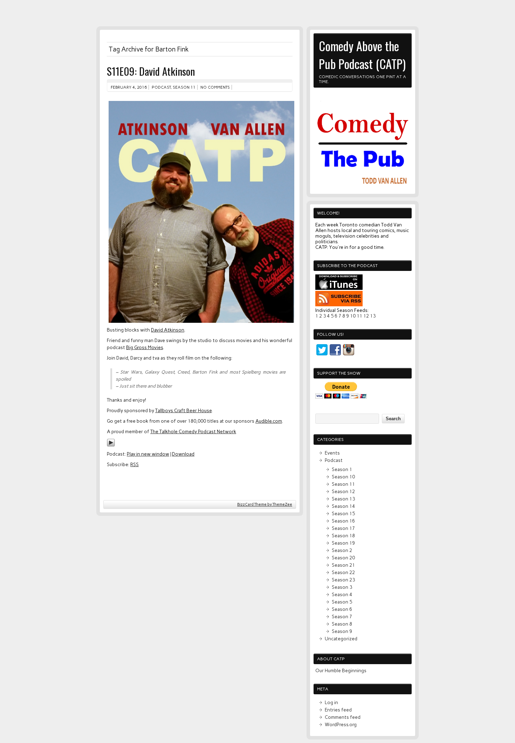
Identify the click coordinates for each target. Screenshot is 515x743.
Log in (331, 702)
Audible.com (268, 421)
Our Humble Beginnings (340, 670)
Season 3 (342, 587)
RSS (134, 464)
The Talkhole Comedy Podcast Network (193, 431)
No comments (215, 87)
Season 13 (343, 499)
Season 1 (342, 469)
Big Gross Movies (144, 347)
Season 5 (342, 602)
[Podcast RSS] (339, 304)
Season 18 (343, 535)
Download (183, 454)
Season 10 (343, 476)
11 (359, 316)
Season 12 (343, 491)
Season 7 (342, 616)
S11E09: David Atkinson (151, 71)
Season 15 (343, 513)
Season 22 (343, 572)
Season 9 (342, 631)
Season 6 (342, 609)
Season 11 (184, 87)
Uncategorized (341, 638)
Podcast (161, 87)
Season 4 (342, 594)
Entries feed (338, 710)
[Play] (111, 445)
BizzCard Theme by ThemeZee (264, 504)
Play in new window (148, 454)
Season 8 (342, 624)
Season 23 (343, 579)
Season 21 (343, 565)
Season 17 (343, 528)
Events (332, 453)
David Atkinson (167, 330)
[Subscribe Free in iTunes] (339, 288)
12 (366, 316)
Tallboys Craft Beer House (183, 410)
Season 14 (343, 506)
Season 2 (342, 550)
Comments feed (342, 717)
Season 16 (343, 521)
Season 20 (343, 557)
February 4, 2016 (129, 87)
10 (353, 316)
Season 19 (343, 543)
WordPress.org (341, 724)
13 (373, 316)
